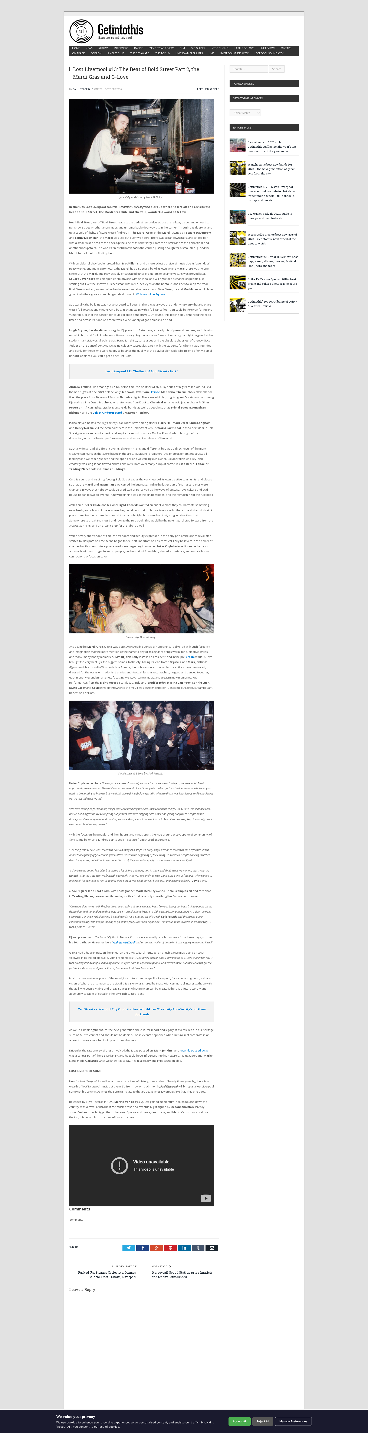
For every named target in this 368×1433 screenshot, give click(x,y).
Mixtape (286, 48)
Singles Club (116, 53)
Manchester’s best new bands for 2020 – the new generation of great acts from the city (271, 169)
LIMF (211, 53)
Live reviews (267, 48)
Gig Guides (198, 48)
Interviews (121, 48)
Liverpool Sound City (268, 53)
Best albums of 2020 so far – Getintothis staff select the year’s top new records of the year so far (272, 146)
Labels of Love (244, 48)
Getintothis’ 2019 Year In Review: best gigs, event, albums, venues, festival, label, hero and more (273, 261)
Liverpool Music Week (234, 53)
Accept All (239, 1421)
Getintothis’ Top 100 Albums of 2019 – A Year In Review (272, 304)
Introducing (220, 48)
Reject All (263, 1421)
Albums (103, 48)
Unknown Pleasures (189, 53)
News (89, 48)
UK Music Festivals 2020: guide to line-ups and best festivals (270, 216)
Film (182, 48)
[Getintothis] (109, 30)
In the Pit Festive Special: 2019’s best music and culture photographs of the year (272, 283)
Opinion (96, 53)
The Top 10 (162, 53)
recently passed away (194, 1050)
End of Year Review (161, 48)
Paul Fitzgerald (83, 89)
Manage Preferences (293, 1421)
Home (76, 48)
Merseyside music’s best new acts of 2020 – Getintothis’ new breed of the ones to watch (272, 239)
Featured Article (208, 89)
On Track (78, 53)
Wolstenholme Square (150, 294)
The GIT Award (140, 53)
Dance (138, 48)
